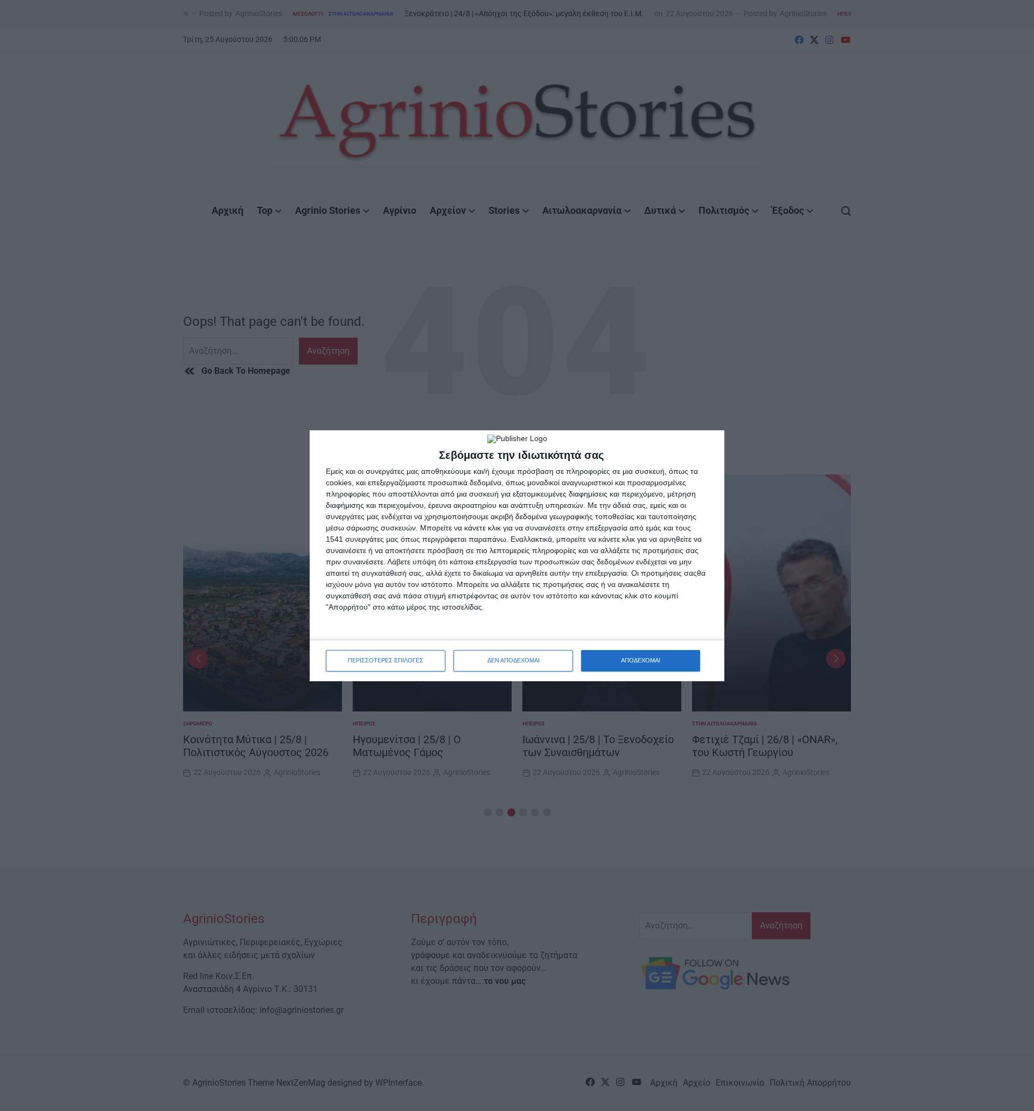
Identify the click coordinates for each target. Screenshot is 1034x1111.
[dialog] (517, 555)
